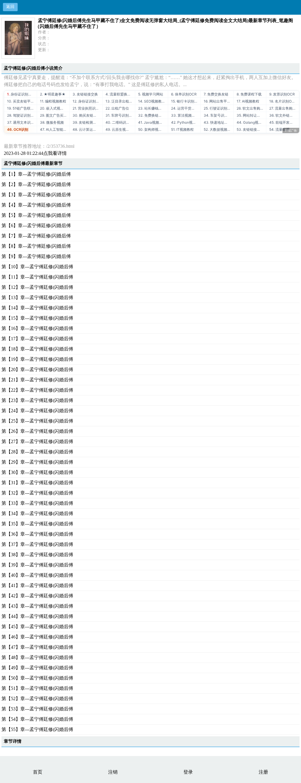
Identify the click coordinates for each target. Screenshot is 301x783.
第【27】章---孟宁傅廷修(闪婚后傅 (37, 441)
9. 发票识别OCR (282, 94)
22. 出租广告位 (117, 108)
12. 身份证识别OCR (87, 101)
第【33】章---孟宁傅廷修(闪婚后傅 (37, 503)
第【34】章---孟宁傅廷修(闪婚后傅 (37, 513)
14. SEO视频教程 (151, 101)
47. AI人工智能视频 (55, 129)
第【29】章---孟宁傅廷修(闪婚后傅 (37, 462)
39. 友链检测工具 (86, 122)
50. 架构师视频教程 (153, 129)
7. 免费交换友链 (216, 94)
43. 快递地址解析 (217, 122)
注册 (263, 771)
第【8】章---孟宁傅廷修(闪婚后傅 (36, 246)
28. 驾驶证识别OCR (22, 115)
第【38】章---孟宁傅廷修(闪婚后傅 (37, 554)
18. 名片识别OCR (283, 101)
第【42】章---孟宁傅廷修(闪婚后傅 (37, 595)
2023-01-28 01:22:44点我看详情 (35, 153)
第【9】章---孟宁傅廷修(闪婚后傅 (36, 256)
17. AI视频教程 (248, 101)
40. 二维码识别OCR (120, 122)
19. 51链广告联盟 (20, 108)
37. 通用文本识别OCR (22, 122)
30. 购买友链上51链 (87, 115)
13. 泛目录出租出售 (120, 101)
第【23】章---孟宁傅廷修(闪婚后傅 (37, 400)
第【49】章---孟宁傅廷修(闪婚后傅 (37, 667)
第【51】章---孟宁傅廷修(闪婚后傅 (37, 688)
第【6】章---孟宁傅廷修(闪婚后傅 (36, 225)
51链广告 (291, 130)
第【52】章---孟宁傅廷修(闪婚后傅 (37, 698)
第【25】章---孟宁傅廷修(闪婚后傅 (37, 420)
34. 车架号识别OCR (218, 115)
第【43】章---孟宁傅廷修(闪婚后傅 (37, 605)
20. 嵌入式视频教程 (55, 108)
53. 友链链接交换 (250, 129)
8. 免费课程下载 (249, 94)
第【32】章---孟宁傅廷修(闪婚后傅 (37, 492)
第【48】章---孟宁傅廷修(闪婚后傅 (37, 657)
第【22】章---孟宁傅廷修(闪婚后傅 (37, 390)
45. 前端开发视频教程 (284, 122)
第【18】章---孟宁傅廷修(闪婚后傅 (37, 348)
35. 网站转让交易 (250, 115)
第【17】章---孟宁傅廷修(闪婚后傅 (37, 338)
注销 (113, 771)
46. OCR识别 (17, 129)
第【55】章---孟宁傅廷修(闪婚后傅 (37, 729)
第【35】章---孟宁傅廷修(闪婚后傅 (37, 523)
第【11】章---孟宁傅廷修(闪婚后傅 (37, 276)
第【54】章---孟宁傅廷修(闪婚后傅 (37, 719)
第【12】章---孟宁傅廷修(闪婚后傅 (37, 287)
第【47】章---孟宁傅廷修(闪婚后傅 (37, 647)
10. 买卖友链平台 (20, 101)
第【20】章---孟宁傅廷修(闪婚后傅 (37, 369)
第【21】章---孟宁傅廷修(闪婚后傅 (37, 379)
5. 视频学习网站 (150, 94)
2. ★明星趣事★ (53, 94)
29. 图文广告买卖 (53, 115)
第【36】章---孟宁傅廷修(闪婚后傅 (37, 533)
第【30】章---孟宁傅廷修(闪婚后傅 (37, 472)
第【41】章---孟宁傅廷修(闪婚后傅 (37, 585)
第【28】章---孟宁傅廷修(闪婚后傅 (37, 451)
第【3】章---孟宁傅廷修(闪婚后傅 (36, 194)
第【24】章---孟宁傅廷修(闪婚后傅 (37, 410)
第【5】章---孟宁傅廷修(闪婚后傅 (36, 215)
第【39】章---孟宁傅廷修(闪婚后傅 (37, 564)
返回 (10, 6)
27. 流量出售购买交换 (284, 108)
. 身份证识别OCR (21, 94)
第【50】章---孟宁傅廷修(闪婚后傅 (37, 677)
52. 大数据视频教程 (218, 129)
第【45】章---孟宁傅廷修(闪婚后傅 (37, 626)
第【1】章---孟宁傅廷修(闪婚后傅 (36, 174)
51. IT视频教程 (182, 129)
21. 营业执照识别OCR (87, 108)
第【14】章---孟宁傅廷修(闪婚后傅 (37, 307)
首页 (37, 771)
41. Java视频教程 (152, 122)
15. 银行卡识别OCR (186, 101)
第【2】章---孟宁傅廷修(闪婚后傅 (36, 184)
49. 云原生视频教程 (120, 129)
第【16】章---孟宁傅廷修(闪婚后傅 (37, 328)
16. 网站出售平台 (217, 101)
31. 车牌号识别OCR (120, 115)
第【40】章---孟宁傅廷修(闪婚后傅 (37, 575)
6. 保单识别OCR (184, 94)
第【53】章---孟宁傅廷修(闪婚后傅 (37, 708)
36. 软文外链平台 (283, 115)
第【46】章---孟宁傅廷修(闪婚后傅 (37, 636)
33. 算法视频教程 (185, 115)
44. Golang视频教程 (251, 122)
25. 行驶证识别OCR (218, 108)
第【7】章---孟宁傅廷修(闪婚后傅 (36, 235)
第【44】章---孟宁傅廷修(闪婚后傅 (37, 616)
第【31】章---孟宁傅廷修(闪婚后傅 (37, 482)
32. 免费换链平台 (151, 115)
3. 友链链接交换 (85, 94)
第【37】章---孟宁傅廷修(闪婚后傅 (37, 544)
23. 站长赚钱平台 (151, 108)
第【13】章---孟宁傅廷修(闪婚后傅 (37, 297)
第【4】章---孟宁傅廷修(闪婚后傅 (36, 204)
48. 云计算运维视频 (87, 129)
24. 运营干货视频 (184, 108)
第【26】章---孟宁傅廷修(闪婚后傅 (37, 431)
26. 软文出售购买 (250, 108)
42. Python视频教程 (186, 122)
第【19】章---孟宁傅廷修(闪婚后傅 (37, 359)
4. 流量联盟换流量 (120, 94)
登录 (188, 771)
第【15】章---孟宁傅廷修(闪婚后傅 (37, 318)
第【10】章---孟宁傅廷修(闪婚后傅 (37, 266)
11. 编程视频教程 (53, 101)
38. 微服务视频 (52, 122)
